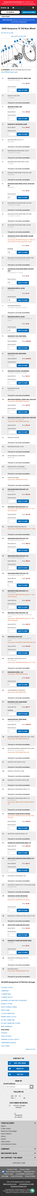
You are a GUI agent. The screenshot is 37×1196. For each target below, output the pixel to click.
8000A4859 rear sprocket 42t (18, 489)
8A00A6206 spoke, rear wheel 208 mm (20, 236)
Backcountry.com (10, 1184)
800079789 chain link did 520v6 (18, 925)
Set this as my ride (7, 33)
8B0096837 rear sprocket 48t (18, 613)
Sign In (3, 1126)
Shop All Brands (16, 1176)
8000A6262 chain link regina (18, 896)
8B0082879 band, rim (15, 107)
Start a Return (6, 1134)
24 (3, 50)
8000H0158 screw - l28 (15, 672)
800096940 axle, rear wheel (17, 702)
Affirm (3, 1136)
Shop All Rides (30, 1176)
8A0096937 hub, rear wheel (17, 336)
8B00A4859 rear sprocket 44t (18, 556)
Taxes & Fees (8, 1174)
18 (20, 62)
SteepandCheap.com (19, 1186)
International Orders (8, 1144)
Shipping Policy (29, 1172)
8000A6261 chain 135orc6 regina (19, 814)
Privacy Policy (25, 1169)
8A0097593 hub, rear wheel (17, 353)
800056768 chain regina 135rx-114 (19, 843)
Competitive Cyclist (26, 1184)
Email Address (9, 1084)
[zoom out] (32, 43)
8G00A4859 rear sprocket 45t (18, 573)
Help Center (5, 1141)
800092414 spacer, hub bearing (18, 371)
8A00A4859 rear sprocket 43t (18, 538)
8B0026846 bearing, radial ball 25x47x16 (22, 399)
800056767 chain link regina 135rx (19, 940)
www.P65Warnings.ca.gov (9, 72)
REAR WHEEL (6, 16)
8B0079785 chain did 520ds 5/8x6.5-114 (21, 858)
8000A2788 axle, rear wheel (17, 719)
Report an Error (31, 1049)
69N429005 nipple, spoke (16, 288)
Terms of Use (12, 1169)
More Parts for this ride (18, 36)
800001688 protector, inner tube (19, 78)
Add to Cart (23, 90)
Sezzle (3, 1139)
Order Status (6, 1128)
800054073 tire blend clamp (17, 124)
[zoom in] (26, 43)
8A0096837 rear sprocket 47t (18, 507)
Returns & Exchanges (9, 1131)
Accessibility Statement (25, 1174)
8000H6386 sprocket (15, 636)
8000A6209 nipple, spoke (16, 316)
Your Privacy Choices (13, 1172)
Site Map (5, 1176)
